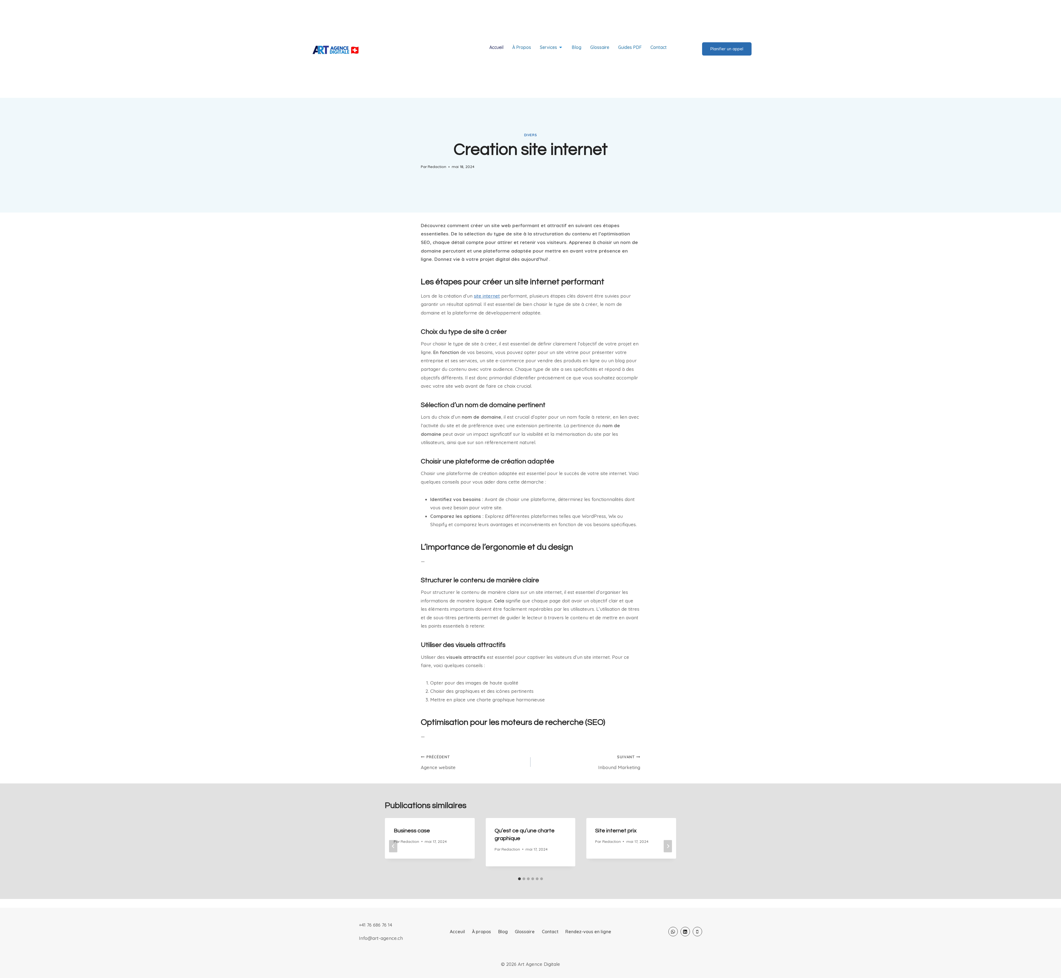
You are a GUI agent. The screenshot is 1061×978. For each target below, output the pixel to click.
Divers (530, 135)
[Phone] (697, 931)
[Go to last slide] (393, 846)
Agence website (438, 762)
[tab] (519, 878)
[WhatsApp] (673, 931)
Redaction (437, 166)
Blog (503, 931)
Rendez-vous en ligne (588, 931)
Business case (412, 830)
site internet (487, 296)
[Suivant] (668, 846)
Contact (550, 931)
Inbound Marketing (619, 762)
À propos (481, 931)
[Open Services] (560, 47)
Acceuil (457, 931)
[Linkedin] (685, 931)
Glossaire (525, 931)
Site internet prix (616, 830)
